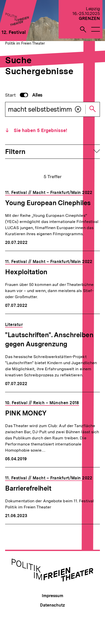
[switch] (24, 95)
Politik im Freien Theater (25, 43)
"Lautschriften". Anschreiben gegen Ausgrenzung (49, 339)
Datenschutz (52, 605)
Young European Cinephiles (48, 203)
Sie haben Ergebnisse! (39, 130)
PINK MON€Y (25, 413)
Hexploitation (26, 272)
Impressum (52, 595)
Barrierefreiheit (28, 488)
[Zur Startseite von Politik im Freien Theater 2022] (17, 24)
